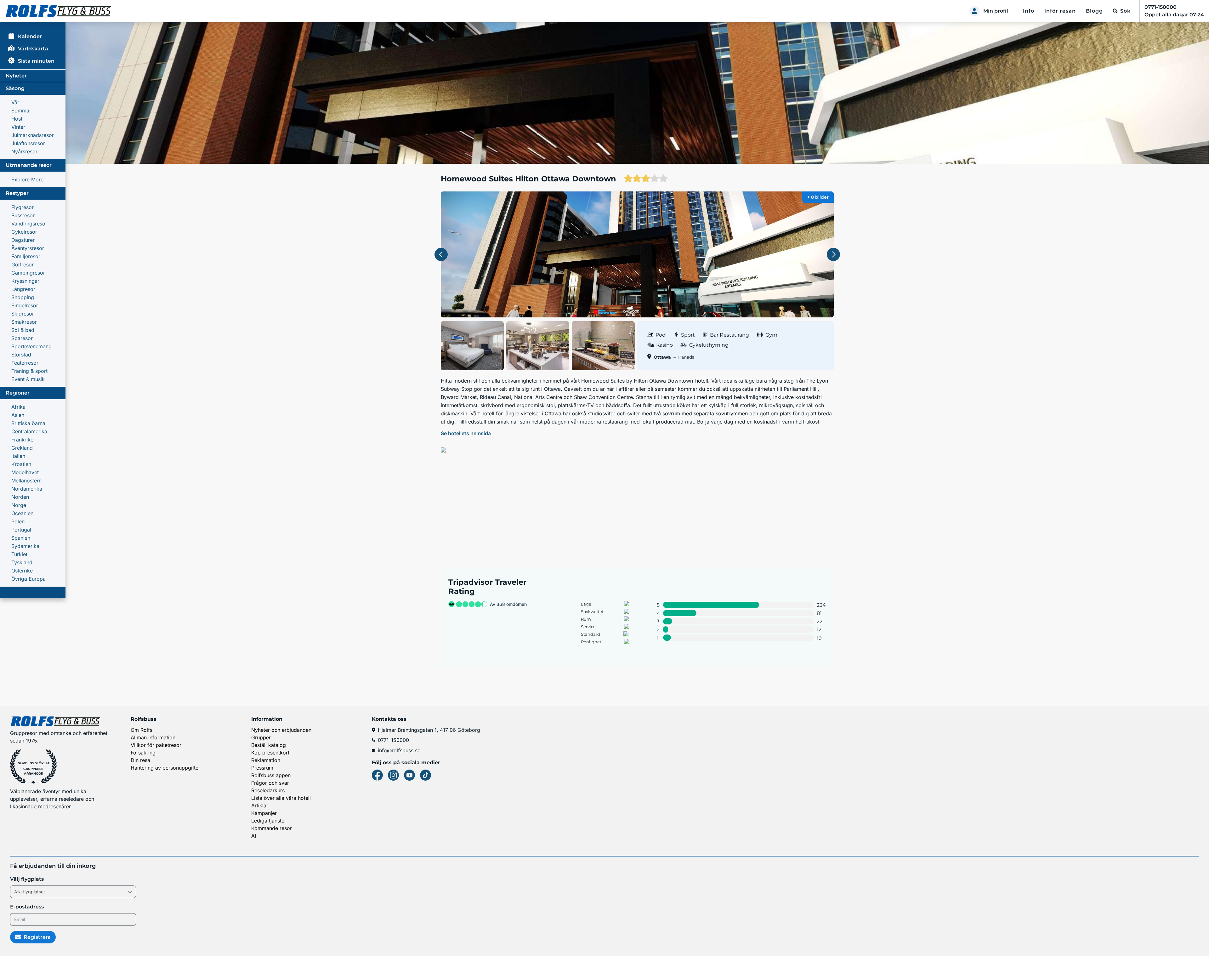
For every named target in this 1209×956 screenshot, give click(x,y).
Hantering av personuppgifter (165, 768)
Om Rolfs (141, 730)
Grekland (22, 448)
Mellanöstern (26, 480)
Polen (18, 521)
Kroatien (21, 464)
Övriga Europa (28, 579)
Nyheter (16, 76)
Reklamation (265, 760)
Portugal (21, 529)
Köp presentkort (270, 752)
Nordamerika (26, 489)
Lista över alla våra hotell (281, 798)
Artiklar (259, 805)
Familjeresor (25, 256)
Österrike (22, 570)
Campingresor (28, 273)
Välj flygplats (27, 879)
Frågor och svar (270, 783)
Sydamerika (25, 546)
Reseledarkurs (268, 790)
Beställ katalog (268, 745)
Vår (15, 102)
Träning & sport (29, 371)
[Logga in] (974, 11)
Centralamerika (29, 431)
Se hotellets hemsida (466, 433)
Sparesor (22, 338)
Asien (17, 415)
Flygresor (22, 207)
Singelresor (24, 305)
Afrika (18, 407)
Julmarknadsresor (32, 135)
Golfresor (22, 264)
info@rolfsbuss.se (399, 750)
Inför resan (1060, 11)
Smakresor (24, 322)
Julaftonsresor (28, 143)
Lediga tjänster (268, 820)
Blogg (1094, 11)
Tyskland (21, 562)
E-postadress (27, 907)
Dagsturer (23, 240)
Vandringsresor (29, 223)
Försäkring (143, 752)
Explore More (27, 179)
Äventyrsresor (27, 248)
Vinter (18, 127)
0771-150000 (393, 740)
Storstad (21, 354)
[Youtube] (409, 775)
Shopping (22, 297)
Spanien (20, 538)
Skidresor (22, 313)
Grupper (261, 737)
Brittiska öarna (28, 423)
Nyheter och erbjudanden (281, 730)
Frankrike (22, 439)
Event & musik (28, 379)
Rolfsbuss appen (271, 775)
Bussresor (23, 215)
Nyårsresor (24, 151)
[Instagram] (393, 775)
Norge (18, 505)
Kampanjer (264, 813)
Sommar (21, 110)
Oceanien (22, 513)
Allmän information (153, 737)
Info (1028, 11)
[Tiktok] (425, 775)
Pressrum (262, 768)
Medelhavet (25, 472)
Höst (16, 119)
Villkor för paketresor (156, 745)
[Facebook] (377, 775)
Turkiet (19, 554)
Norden (20, 497)
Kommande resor (271, 828)
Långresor (23, 289)
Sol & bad (22, 330)
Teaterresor (24, 363)
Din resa (140, 760)
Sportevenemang (31, 346)
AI (253, 836)
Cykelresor (24, 232)
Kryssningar (25, 281)
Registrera (37, 937)
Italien (18, 456)
